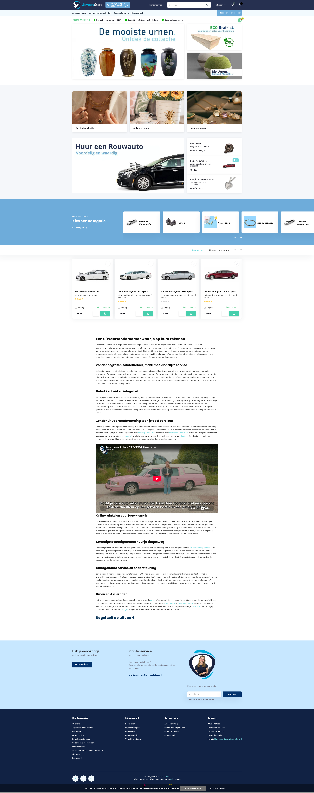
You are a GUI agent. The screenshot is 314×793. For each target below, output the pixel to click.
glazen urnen (169, 603)
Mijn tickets (130, 731)
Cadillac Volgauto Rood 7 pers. (220, 291)
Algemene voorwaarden (82, 727)
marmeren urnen (185, 603)
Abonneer (232, 694)
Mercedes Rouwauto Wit (87, 291)
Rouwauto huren (121, 13)
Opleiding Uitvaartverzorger (126, 586)
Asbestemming (79, 13)
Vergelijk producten (133, 739)
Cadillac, (184, 436)
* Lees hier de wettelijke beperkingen (200, 699)
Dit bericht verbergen (193, 788)
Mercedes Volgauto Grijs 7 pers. (177, 291)
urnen (152, 600)
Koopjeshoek (137, 13)
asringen (124, 609)
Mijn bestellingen (132, 727)
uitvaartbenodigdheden (200, 547)
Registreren (130, 724)
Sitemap (76, 754)
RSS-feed (166, 776)
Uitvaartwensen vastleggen (190, 357)
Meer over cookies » (218, 788)
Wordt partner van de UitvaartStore (87, 750)
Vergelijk (81, 307)
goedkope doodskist (146, 433)
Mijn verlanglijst (131, 735)
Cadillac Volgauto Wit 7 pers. (133, 291)
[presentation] (235, 238)
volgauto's (128, 436)
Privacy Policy (78, 735)
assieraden (196, 606)
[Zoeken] (207, 5)
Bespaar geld (78, 228)
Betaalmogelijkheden (81, 739)
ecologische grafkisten (179, 433)
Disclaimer (76, 731)
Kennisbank (77, 758)
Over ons (76, 724)
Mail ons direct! (82, 664)
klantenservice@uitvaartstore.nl (145, 675)
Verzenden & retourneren (83, 743)
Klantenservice (156, 5)
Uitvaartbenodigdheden (100, 13)
